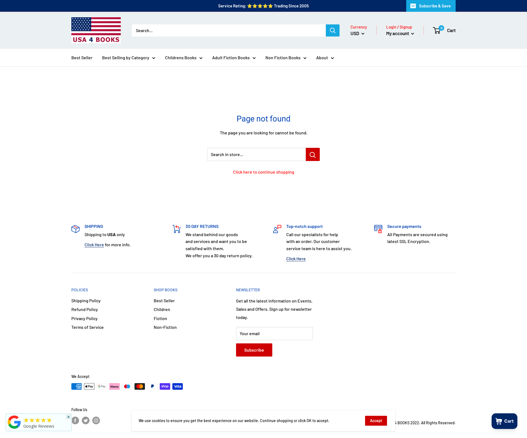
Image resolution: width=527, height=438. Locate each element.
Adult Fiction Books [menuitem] (231, 57)
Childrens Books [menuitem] (181, 57)
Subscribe (254, 349)
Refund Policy (84, 309)
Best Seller (164, 300)
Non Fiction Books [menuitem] (283, 57)
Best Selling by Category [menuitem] (125, 57)
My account (398, 33)
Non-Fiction (165, 327)
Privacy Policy (84, 318)
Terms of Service (87, 327)
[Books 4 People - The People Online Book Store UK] (14, 429)
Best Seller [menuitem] (81, 57)
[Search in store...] (313, 154)
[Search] (333, 30)
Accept (376, 420)
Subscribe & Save (435, 5)
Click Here (94, 244)
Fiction (160, 318)
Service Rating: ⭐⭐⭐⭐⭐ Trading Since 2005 (263, 5)
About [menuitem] (322, 57)
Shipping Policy (86, 300)
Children (162, 309)
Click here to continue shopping (263, 171)
